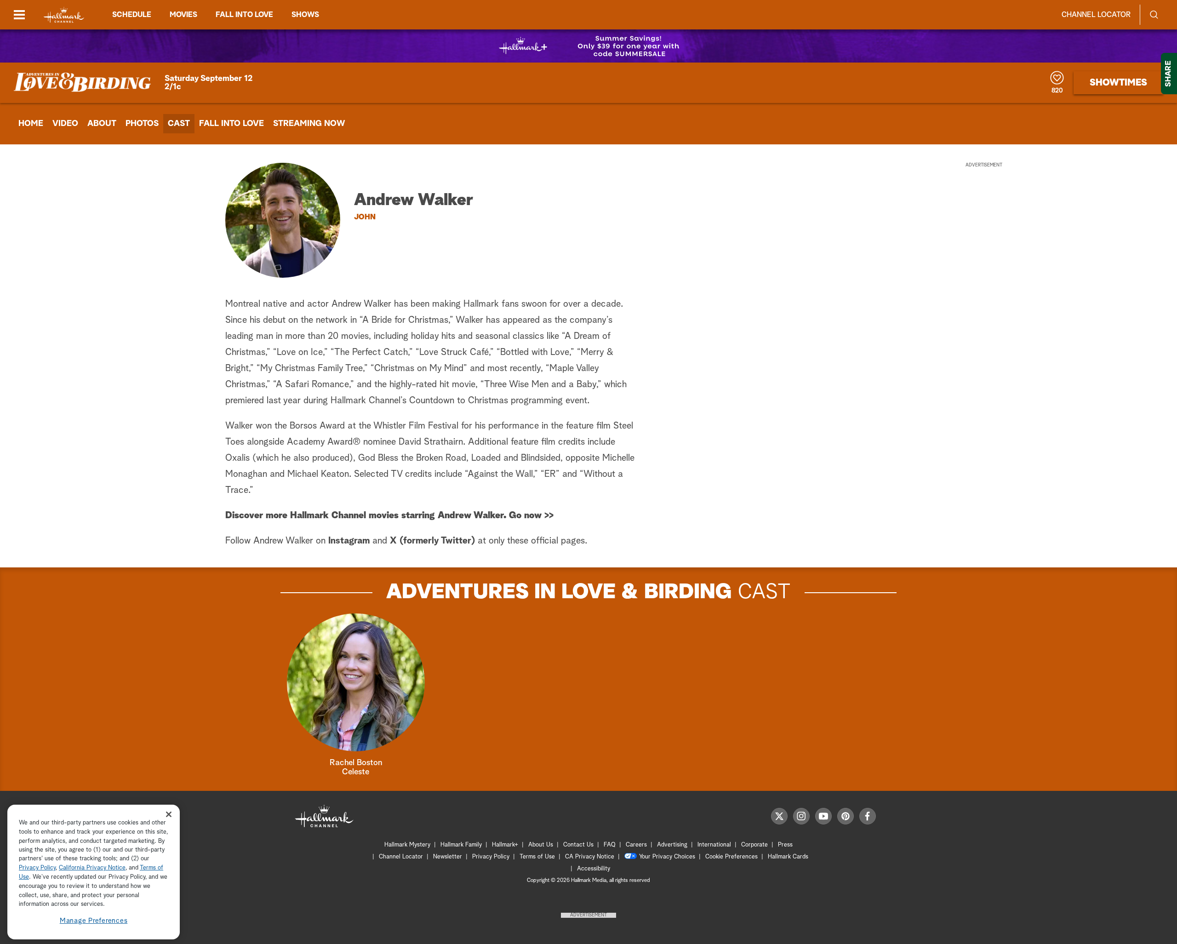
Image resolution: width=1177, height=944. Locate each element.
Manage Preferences (94, 920)
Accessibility (593, 869)
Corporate (754, 845)
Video (65, 124)
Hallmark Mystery (407, 845)
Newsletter (447, 857)
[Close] (168, 814)
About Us (540, 845)
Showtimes (1118, 82)
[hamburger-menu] (19, 14)
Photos (142, 124)
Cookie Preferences (731, 857)
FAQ (610, 845)
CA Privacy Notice (589, 857)
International (714, 845)
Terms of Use (537, 857)
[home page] (64, 15)
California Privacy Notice (92, 868)
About (101, 124)
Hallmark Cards (788, 857)
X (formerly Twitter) (432, 540)
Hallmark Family (461, 845)
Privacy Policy (490, 857)
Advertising (672, 845)
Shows (305, 14)
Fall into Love (244, 14)
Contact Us (578, 845)
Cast (179, 124)
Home (30, 124)
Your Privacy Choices (667, 857)
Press (785, 845)
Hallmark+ (505, 845)
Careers (636, 845)
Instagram (349, 540)
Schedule (131, 14)
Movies (183, 14)
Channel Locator (1096, 14)
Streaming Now (309, 124)
